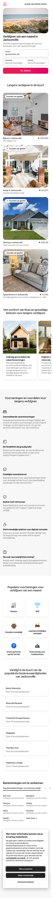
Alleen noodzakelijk (26, 875)
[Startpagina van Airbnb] (5, 4)
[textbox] (14, 63)
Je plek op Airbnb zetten (35, 4)
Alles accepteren (25, 869)
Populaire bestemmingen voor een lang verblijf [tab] (22, 788)
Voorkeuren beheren (25, 882)
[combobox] (25, 54)
